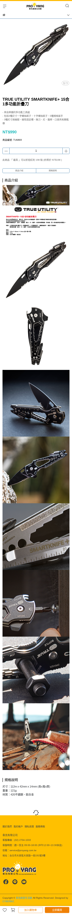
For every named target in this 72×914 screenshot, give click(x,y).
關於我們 (7, 826)
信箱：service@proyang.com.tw (19, 850)
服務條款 (40, 826)
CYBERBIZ (8, 901)
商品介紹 (19, 171)
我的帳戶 (18, 826)
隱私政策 (29, 826)
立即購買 (57, 909)
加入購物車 (30, 909)
